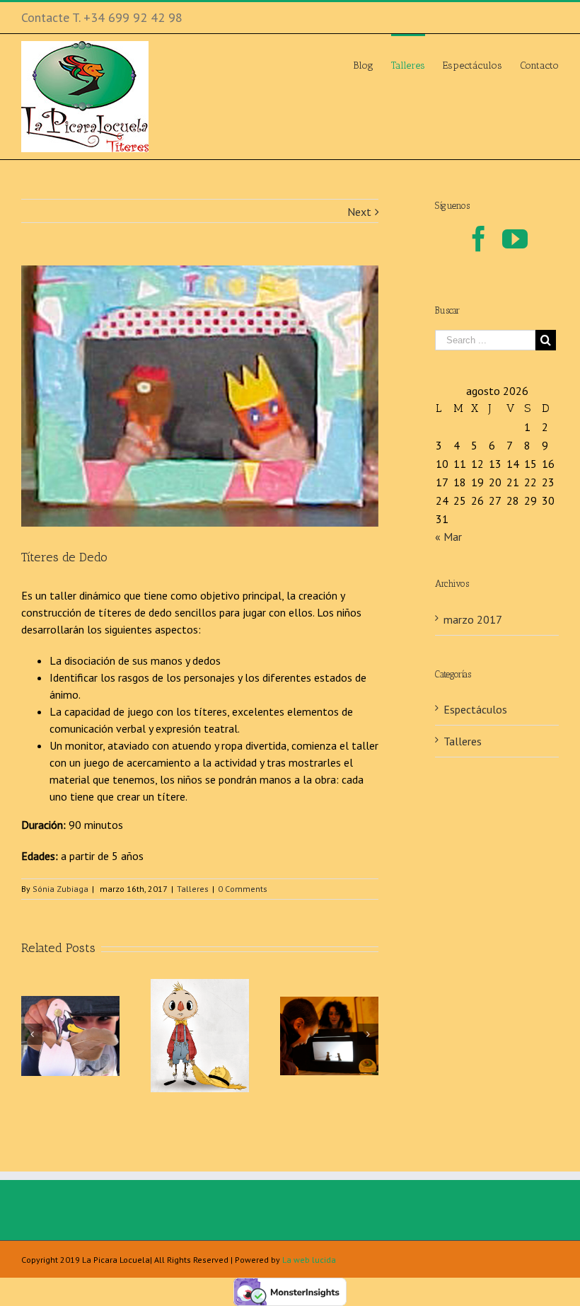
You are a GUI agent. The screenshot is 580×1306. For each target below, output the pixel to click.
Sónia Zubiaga (60, 888)
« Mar (448, 536)
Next (359, 212)
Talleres (193, 888)
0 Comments (242, 888)
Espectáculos (475, 709)
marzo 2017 (472, 619)
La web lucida (309, 1259)
